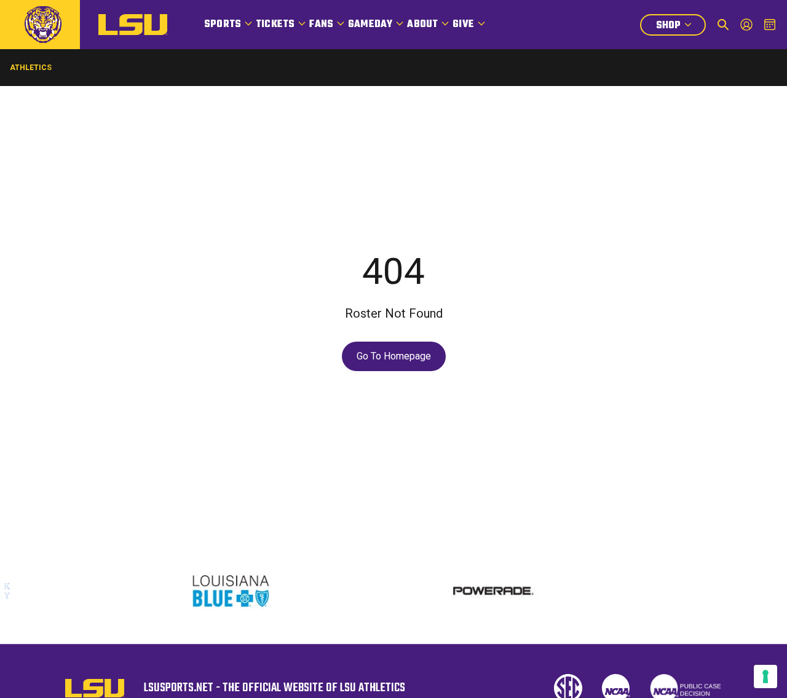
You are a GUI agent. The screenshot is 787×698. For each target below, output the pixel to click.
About (422, 25)
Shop (680, 27)
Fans (321, 25)
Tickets (275, 25)
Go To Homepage (394, 356)
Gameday (370, 25)
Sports (222, 25)
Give (463, 25)
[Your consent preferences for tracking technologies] (765, 676)
